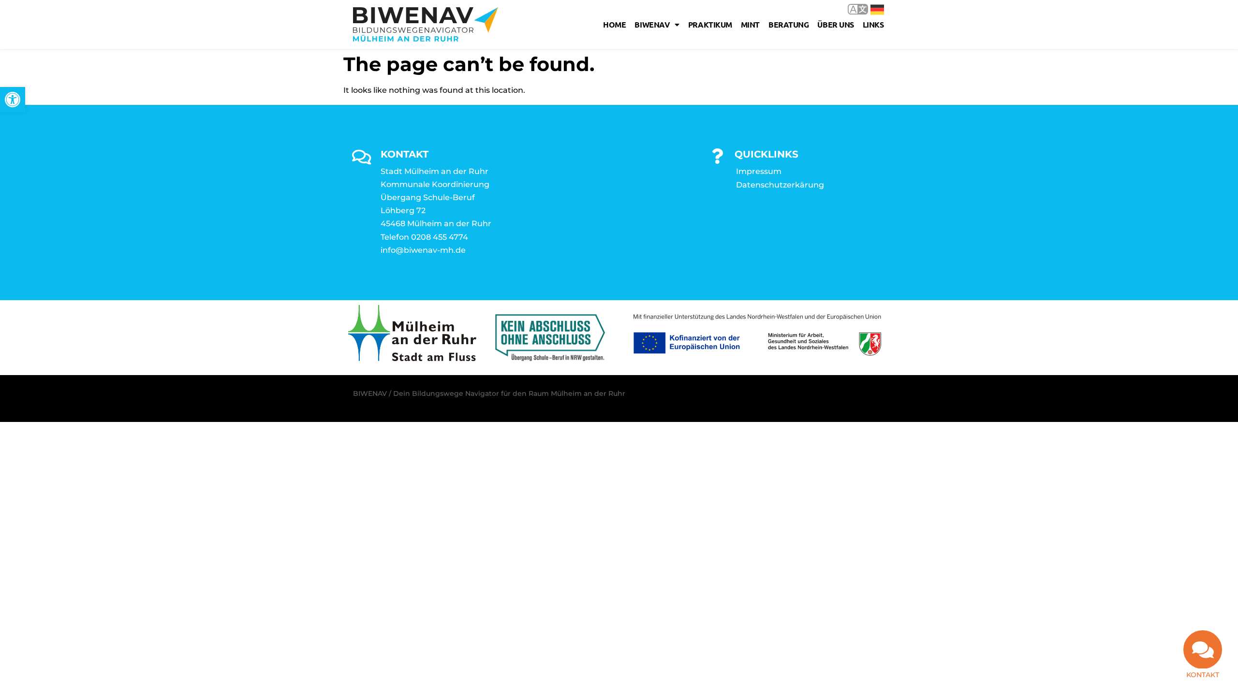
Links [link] (873, 24)
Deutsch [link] (870, 9)
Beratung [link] (788, 24)
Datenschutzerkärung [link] (780, 184)
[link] (12, 99)
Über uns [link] (835, 24)
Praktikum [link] (710, 24)
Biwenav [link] (652, 24)
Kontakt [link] (1202, 674)
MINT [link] (750, 24)
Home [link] (614, 24)
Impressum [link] (758, 171)
